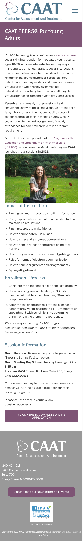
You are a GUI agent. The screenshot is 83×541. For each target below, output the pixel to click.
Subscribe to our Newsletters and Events (41, 492)
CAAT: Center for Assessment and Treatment (40, 532)
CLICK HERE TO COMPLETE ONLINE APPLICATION (41, 416)
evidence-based (67, 55)
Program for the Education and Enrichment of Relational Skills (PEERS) (40, 142)
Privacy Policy (41, 535)
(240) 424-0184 (12, 465)
